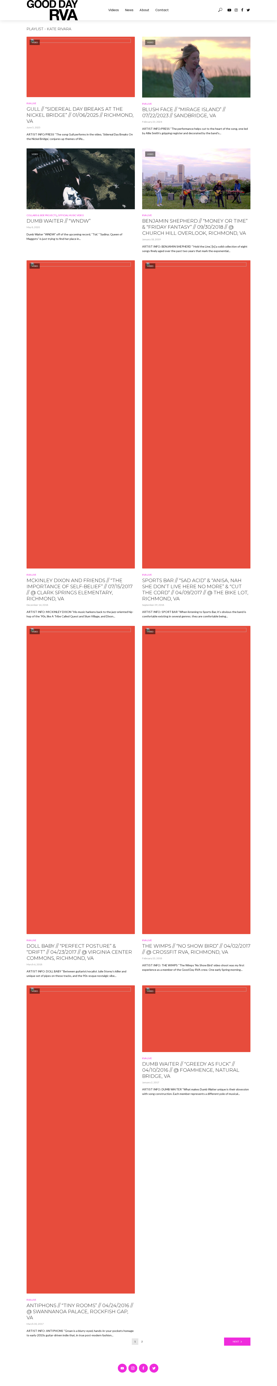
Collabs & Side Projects (42, 215)
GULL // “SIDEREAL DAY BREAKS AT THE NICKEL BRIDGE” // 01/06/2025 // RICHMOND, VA (80, 115)
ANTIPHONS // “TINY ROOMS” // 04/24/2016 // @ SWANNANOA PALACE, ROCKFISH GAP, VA (80, 1311)
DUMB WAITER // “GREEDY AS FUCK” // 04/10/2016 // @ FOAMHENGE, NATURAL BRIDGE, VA (190, 1070)
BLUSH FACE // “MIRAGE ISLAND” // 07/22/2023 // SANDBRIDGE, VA (183, 112)
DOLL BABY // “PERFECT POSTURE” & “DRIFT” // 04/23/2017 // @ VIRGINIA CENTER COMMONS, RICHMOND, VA (79, 952)
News (129, 10)
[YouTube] (122, 1368)
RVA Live (31, 103)
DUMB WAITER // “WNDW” (59, 221)
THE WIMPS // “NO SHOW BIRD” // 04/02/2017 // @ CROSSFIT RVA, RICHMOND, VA (196, 949)
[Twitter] (153, 1368)
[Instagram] (132, 1368)
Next (236, 1341)
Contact (162, 10)
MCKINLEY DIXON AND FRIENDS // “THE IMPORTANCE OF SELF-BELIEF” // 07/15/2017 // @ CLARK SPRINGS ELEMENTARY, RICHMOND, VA (80, 589)
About (144, 10)
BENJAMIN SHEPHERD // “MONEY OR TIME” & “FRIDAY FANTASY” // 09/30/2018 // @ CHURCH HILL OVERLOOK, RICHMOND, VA (195, 227)
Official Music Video (71, 215)
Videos (113, 10)
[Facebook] (143, 1368)
